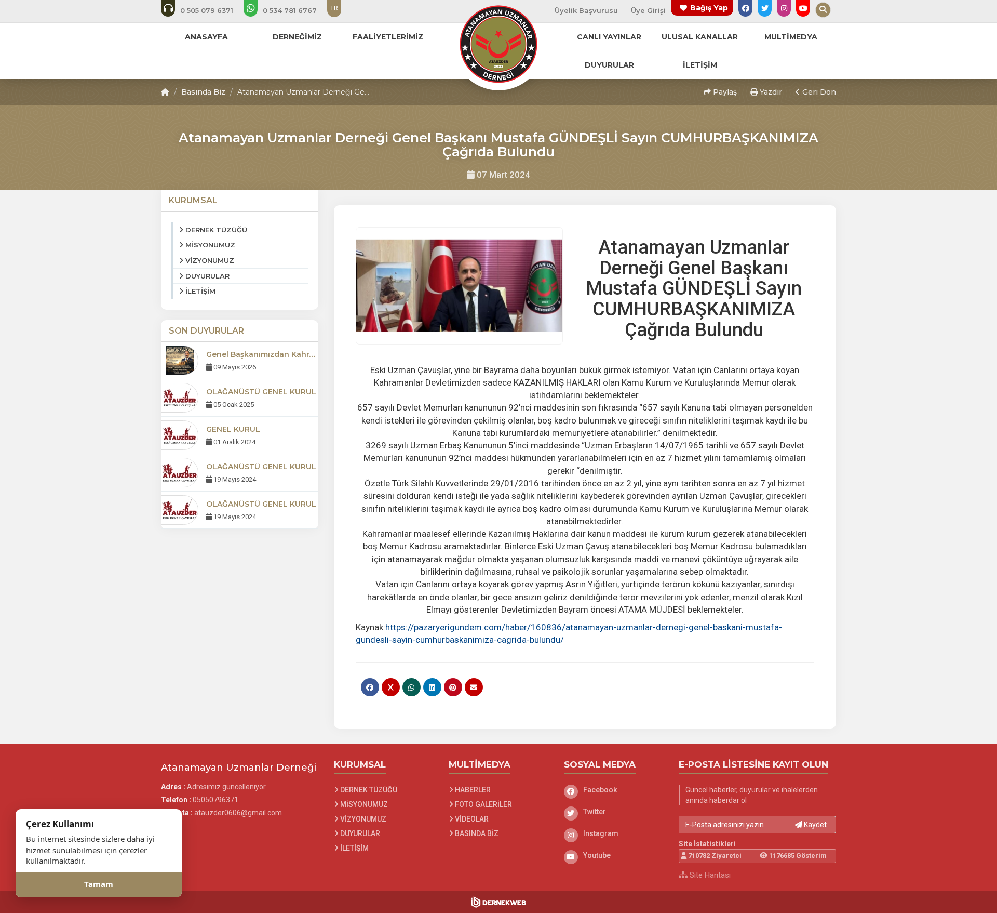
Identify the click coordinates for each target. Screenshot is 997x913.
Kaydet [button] (814, 825)
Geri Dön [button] (818, 92)
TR (334, 8)
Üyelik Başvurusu (586, 10)
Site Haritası (709, 875)
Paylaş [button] (724, 92)
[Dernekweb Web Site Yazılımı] (499, 902)
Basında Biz (203, 92)
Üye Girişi (648, 10)
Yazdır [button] (770, 92)
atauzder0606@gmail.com (238, 813)
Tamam (98, 884)
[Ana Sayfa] (498, 43)
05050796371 (215, 800)
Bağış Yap (709, 7)
